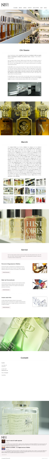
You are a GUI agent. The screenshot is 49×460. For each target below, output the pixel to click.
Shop (41, 7)
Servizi (24, 7)
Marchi (20, 7)
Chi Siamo (15, 7)
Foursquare (6, 372)
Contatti (30, 7)
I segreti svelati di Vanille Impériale (14, 440)
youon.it (46, 458)
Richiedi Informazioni (6, 272)
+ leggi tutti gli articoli (4, 454)
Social (45, 7)
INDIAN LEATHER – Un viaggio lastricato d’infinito (18, 447)
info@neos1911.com (5, 370)
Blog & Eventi (36, 7)
